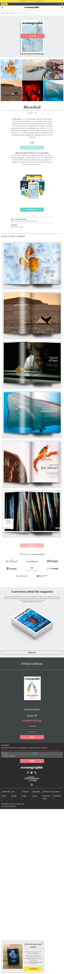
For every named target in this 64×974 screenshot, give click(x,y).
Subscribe (4, 4)
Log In (59, 4)
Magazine (36, 792)
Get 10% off (33, 969)
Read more (35, 652)
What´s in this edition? (24, 220)
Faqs (24, 796)
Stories (25, 792)
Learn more (32, 731)
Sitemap (56, 792)
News (14, 796)
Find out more (39, 1)
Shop (2, 13)
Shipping (17, 226)
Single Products (10, 13)
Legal (35, 796)
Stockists (57, 796)
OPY (13, 792)
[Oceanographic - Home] (32, 7)
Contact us (47, 792)
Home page (6, 792)
